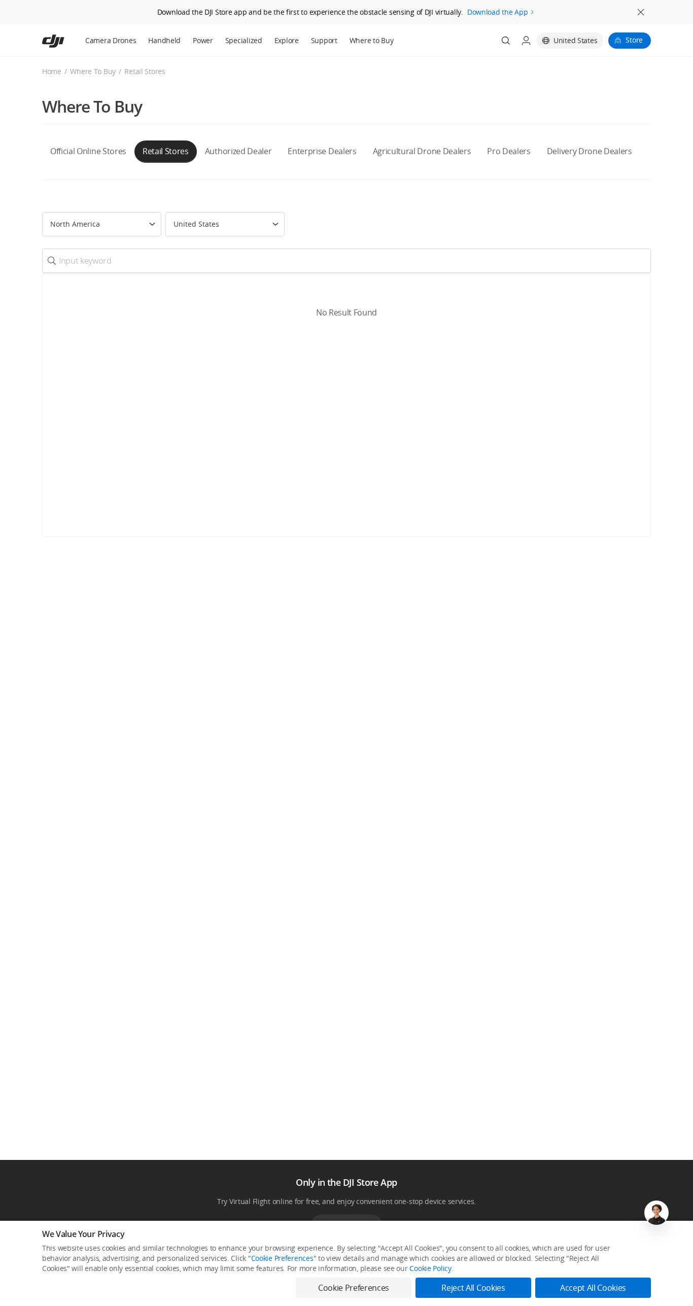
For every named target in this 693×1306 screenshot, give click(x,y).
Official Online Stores (88, 151)
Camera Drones (110, 40)
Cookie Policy (430, 1268)
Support (324, 40)
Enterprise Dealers (322, 151)
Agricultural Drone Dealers (422, 151)
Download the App (497, 12)
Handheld (164, 40)
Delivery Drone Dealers (589, 151)
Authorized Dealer (238, 151)
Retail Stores (166, 151)
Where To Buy (93, 71)
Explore (286, 40)
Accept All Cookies (593, 1287)
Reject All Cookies (473, 1287)
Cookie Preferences (282, 1258)
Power (203, 40)
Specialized (243, 40)
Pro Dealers (508, 151)
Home (51, 71)
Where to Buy (372, 40)
